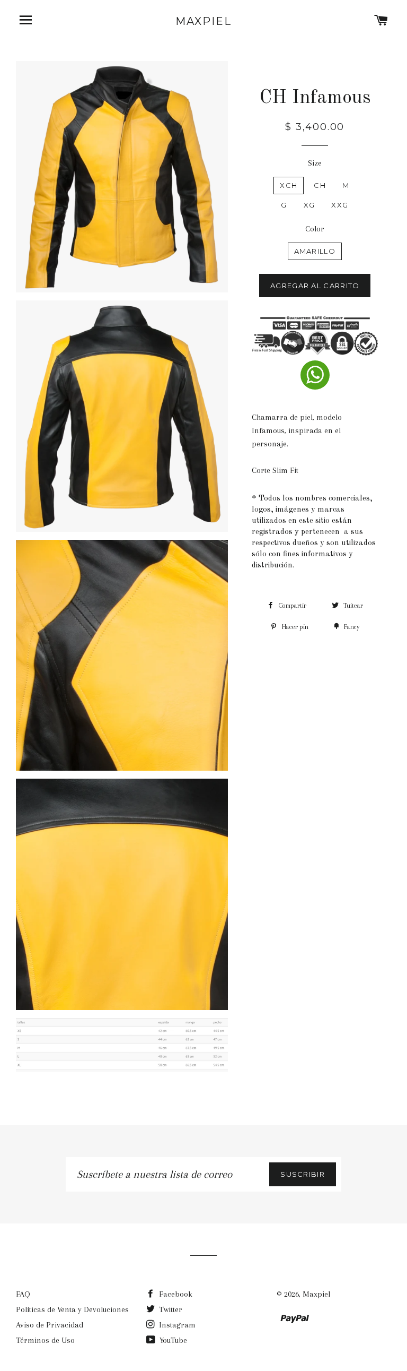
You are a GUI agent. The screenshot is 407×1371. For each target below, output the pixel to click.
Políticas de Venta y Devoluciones (72, 1309)
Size (315, 163)
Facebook (174, 1294)
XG (309, 205)
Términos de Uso (45, 1340)
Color (314, 229)
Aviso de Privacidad (49, 1325)
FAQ (23, 1294)
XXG (339, 205)
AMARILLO (314, 251)
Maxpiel (203, 21)
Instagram (176, 1325)
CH (320, 185)
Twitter (169, 1309)
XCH (288, 185)
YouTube (172, 1340)
